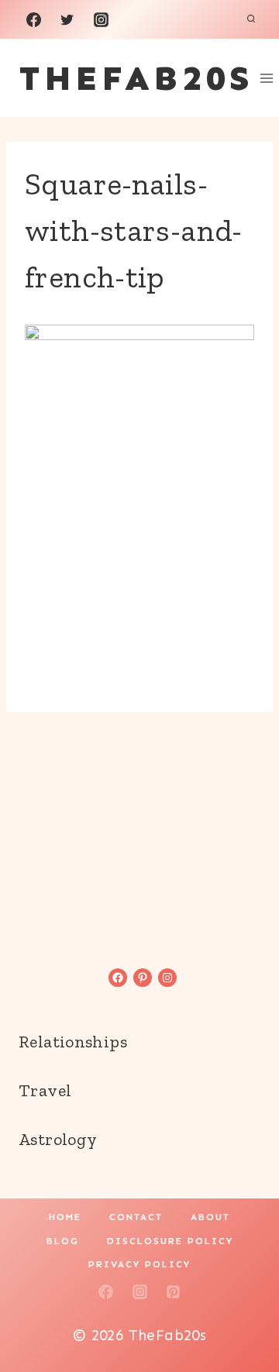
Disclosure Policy (170, 1241)
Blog (62, 1241)
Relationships (73, 1041)
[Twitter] (67, 19)
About (210, 1217)
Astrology (58, 1139)
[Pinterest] (173, 1291)
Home (65, 1217)
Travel (45, 1090)
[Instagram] (100, 19)
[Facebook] (33, 19)
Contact (136, 1217)
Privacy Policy (139, 1264)
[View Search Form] (251, 19)
